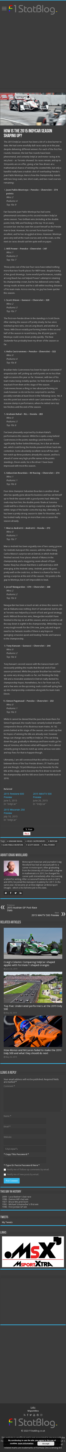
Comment (9, 1086)
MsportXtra (33, 1411)
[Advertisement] (33, 52)
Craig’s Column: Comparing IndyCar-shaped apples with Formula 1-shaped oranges (29, 964)
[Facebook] (28, 1415)
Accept (45, 1443)
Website (8, 1137)
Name (7, 1116)
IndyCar (53, 841)
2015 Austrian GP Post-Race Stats (22, 908)
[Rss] (24, 1415)
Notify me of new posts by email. (23, 1174)
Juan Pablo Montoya (13, 845)
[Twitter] (30, 1415)
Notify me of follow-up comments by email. (28, 1169)
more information (26, 1443)
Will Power (49, 845)
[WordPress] (37, 1415)
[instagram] (41, 1415)
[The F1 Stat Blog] (33, 9)
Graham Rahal (15, 841)
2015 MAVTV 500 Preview (45, 914)
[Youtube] (34, 1415)
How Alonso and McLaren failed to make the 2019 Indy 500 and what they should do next (32, 1052)
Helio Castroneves (36, 841)
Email (7, 1126)
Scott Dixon (33, 845)
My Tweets (7, 1222)
